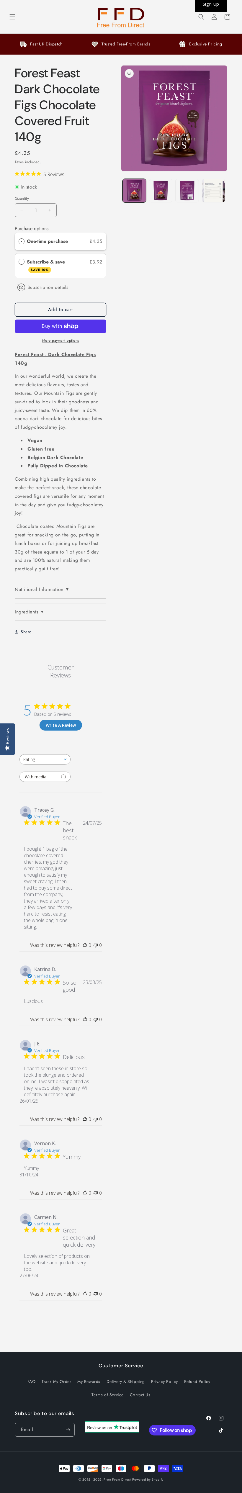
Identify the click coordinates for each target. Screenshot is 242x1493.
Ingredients (29, 611)
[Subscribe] (67, 1430)
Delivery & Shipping (126, 1381)
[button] (12, 16)
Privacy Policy (164, 1381)
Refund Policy (197, 1381)
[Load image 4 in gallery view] (213, 190)
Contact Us (140, 1395)
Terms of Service (107, 1395)
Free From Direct (117, 1479)
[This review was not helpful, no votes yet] (96, 945)
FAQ (31, 1381)
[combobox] (45, 759)
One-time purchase (47, 241)
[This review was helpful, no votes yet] (85, 945)
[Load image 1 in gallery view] (134, 190)
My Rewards (88, 1381)
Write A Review (61, 725)
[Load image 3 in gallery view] (187, 190)
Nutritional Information (42, 589)
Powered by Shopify (147, 1479)
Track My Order (56, 1381)
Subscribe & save (46, 265)
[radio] (21, 241)
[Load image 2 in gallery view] (161, 190)
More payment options (60, 340)
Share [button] (26, 632)
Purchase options (31, 228)
